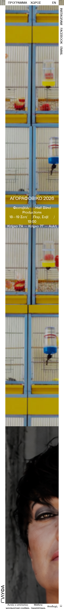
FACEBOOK (61, 36)
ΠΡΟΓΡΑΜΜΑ (17, 3)
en (54, 3)
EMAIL (61, 51)
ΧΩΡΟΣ (36, 3)
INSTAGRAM (61, 16)
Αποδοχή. (52, 606)
